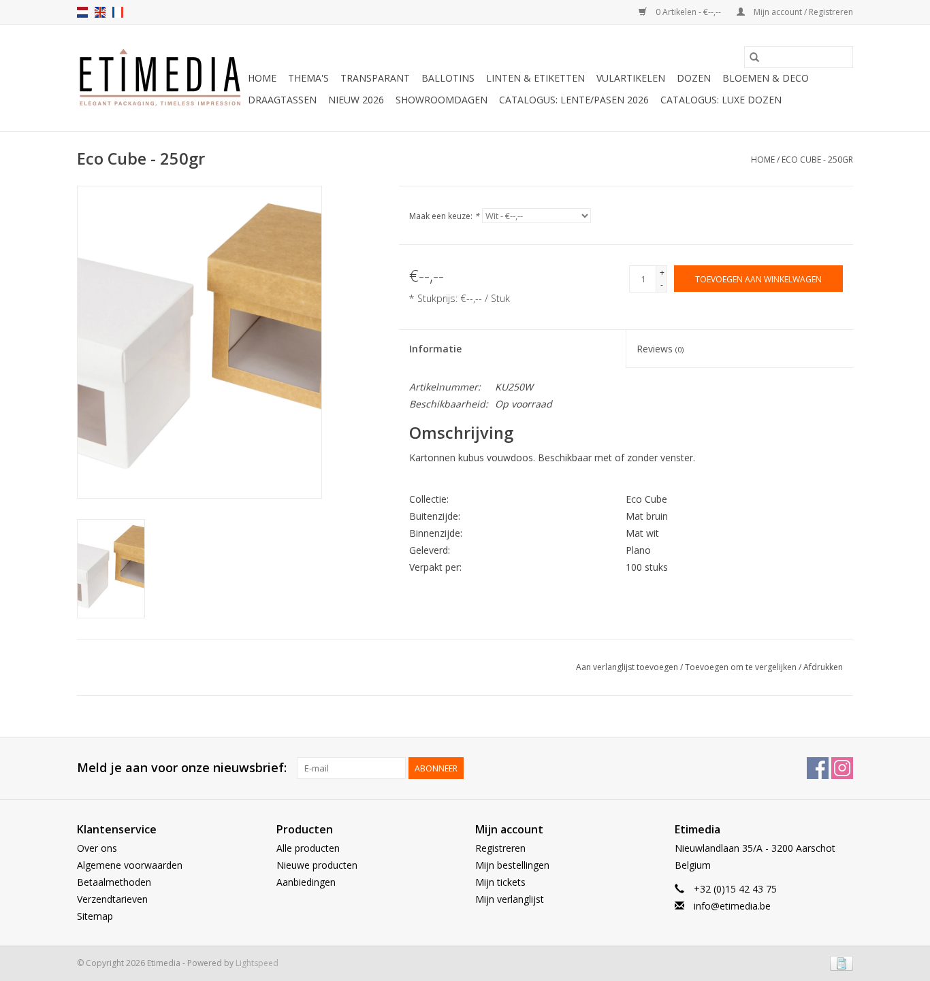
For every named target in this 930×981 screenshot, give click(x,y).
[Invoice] (839, 962)
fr (117, 12)
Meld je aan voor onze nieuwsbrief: (182, 768)
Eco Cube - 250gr (817, 159)
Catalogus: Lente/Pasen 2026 (574, 99)
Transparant (375, 77)
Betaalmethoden (114, 882)
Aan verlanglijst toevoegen (628, 667)
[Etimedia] (160, 78)
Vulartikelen (630, 77)
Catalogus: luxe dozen (721, 99)
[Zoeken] (754, 57)
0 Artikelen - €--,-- (688, 12)
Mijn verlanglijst (509, 899)
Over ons (97, 848)
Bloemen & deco (765, 77)
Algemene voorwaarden (129, 865)
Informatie (435, 348)
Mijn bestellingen (512, 865)
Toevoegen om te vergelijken (742, 667)
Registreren (500, 848)
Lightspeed (257, 963)
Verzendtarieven (112, 899)
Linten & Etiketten (535, 77)
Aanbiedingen (306, 882)
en (100, 12)
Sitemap (95, 916)
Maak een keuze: (444, 216)
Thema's (308, 77)
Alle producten (308, 848)
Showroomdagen (441, 99)
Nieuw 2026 (356, 99)
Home (262, 77)
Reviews (660, 348)
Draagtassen (282, 99)
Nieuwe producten (316, 865)
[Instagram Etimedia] (842, 768)
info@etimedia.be (732, 905)
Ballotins (448, 77)
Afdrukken (823, 667)
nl (82, 12)
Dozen (694, 77)
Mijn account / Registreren (802, 12)
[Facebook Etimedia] (818, 768)
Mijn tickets (500, 882)
